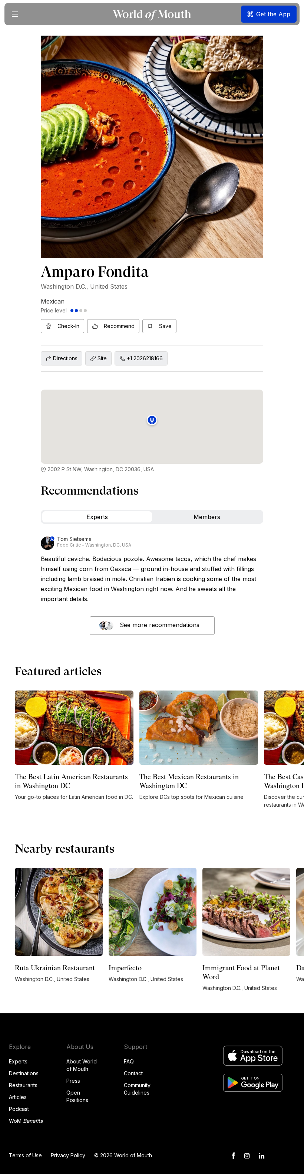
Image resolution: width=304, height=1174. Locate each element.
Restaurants (23, 1085)
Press (73, 1081)
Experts (18, 1061)
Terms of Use (25, 1155)
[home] (152, 14)
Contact (133, 1073)
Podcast (19, 1109)
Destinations (24, 1073)
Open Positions (77, 1096)
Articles (18, 1097)
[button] (14, 14)
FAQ (129, 1061)
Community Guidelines (137, 1089)
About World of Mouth (81, 1065)
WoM (26, 1121)
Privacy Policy (68, 1155)
